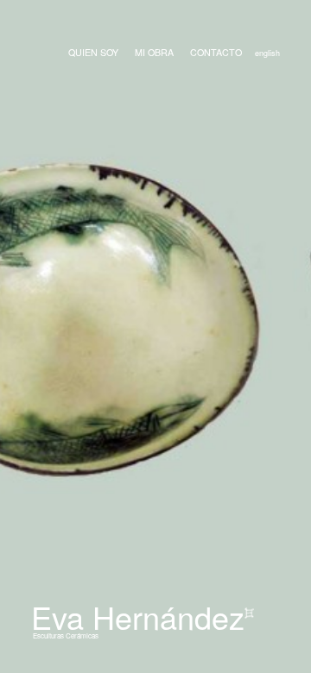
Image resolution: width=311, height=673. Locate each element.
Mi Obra (154, 52)
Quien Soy (93, 52)
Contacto (216, 52)
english (267, 53)
